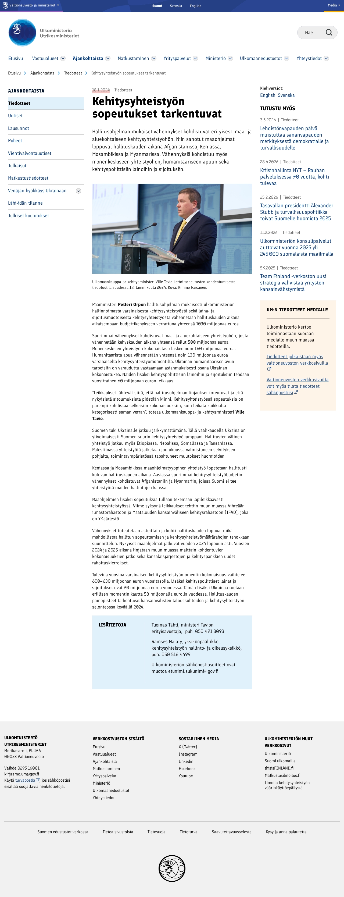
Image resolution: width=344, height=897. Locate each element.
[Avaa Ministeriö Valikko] (230, 58)
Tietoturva (189, 831)
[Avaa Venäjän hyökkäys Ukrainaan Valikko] (78, 191)
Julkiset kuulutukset (28, 216)
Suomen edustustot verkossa (62, 831)
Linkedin (186, 761)
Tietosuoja (157, 831)
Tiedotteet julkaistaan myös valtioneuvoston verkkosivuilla (297, 360)
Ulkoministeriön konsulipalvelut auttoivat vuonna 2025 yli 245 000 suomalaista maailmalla (297, 247)
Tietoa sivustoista (118, 831)
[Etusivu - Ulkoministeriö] (51, 32)
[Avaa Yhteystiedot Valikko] (326, 58)
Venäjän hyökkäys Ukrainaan (37, 191)
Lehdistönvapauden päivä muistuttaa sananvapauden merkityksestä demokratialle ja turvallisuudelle (294, 138)
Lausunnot (18, 128)
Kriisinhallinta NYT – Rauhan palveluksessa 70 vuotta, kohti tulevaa (294, 176)
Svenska (176, 6)
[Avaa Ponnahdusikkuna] (172, 231)
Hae (329, 32)
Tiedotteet (72, 73)
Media (333, 5)
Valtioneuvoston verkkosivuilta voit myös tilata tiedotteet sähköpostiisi (298, 386)
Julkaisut (17, 166)
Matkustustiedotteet (28, 178)
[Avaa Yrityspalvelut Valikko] (195, 58)
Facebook (187, 768)
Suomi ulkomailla (280, 760)
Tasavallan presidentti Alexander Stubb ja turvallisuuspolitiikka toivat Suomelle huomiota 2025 (296, 212)
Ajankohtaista (42, 73)
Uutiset (15, 116)
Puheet (15, 141)
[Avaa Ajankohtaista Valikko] (108, 58)
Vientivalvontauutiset (29, 153)
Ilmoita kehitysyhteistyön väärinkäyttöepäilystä (287, 785)
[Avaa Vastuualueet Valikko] (63, 58)
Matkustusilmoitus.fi (282, 775)
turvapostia (25, 780)
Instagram (188, 754)
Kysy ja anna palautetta (286, 831)
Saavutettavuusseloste (232, 831)
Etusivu (14, 73)
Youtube (186, 775)
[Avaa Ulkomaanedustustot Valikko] (286, 58)
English (195, 6)
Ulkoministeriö (278, 753)
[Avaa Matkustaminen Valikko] (153, 58)
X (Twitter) (188, 746)
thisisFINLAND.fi (279, 768)
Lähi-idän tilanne (25, 203)
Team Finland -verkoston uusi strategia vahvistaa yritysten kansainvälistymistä (293, 282)
